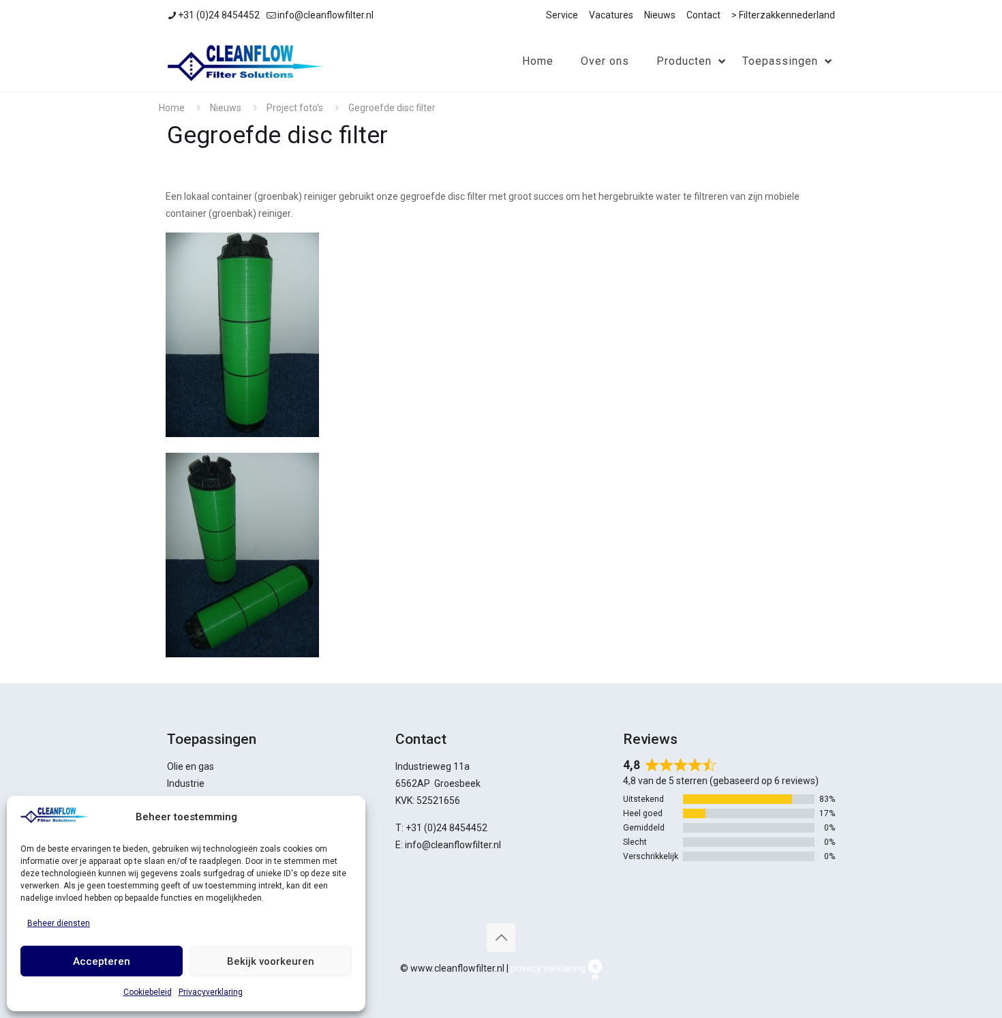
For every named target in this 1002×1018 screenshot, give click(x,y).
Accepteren (101, 961)
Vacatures (611, 15)
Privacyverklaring (211, 992)
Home (172, 107)
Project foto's (295, 107)
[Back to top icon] (501, 937)
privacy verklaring (548, 968)
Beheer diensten (58, 923)
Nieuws (659, 15)
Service (562, 15)
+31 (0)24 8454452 (219, 15)
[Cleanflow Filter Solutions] (244, 61)
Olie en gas (190, 766)
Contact (703, 15)
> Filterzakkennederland (783, 15)
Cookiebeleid (147, 992)
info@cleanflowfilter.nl (325, 15)
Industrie (185, 783)
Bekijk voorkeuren (270, 961)
